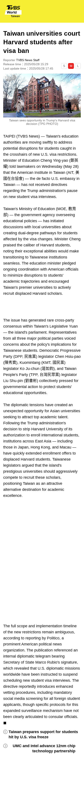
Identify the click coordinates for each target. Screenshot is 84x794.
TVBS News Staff (27, 60)
